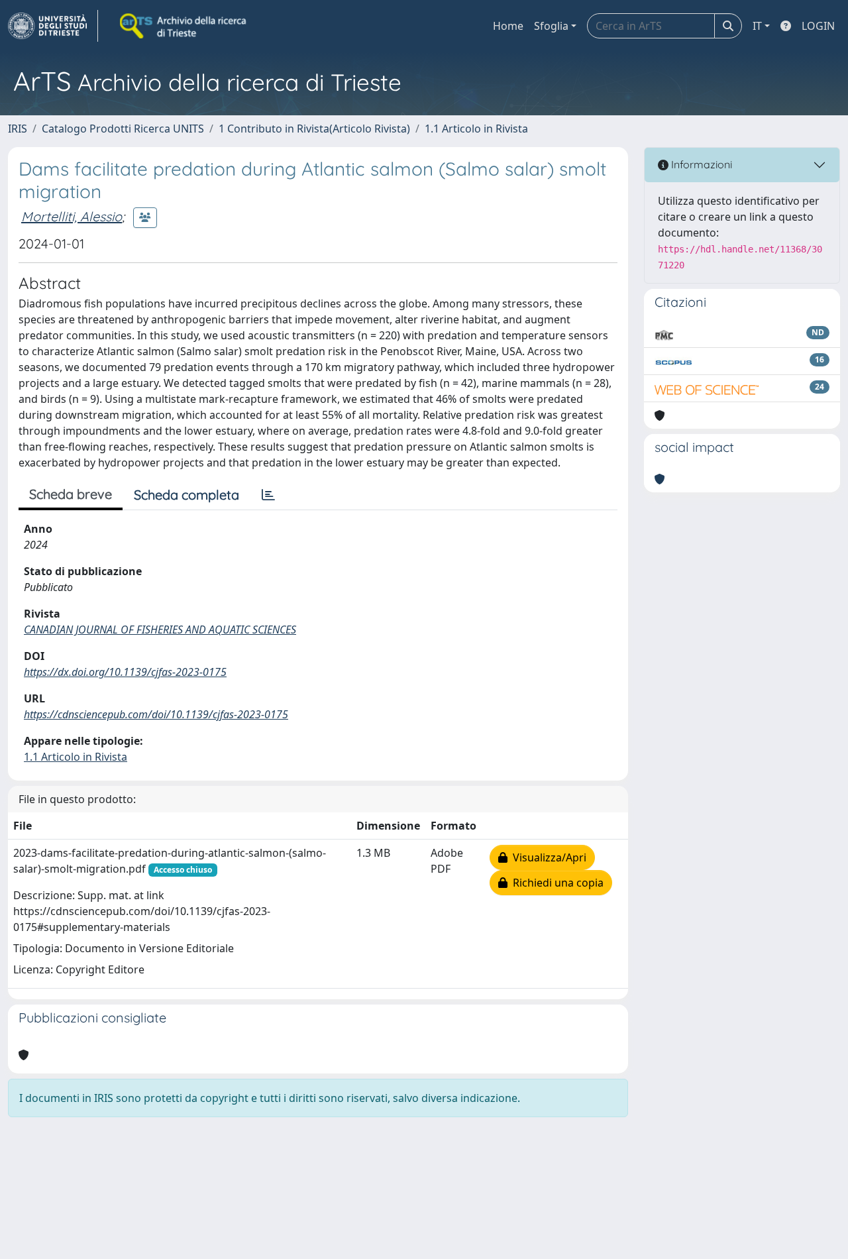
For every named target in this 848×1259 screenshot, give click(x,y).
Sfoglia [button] (551, 26)
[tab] (268, 495)
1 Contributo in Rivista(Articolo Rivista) (314, 128)
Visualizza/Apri (546, 857)
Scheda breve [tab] (70, 494)
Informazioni (700, 164)
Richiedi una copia (555, 882)
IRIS (17, 128)
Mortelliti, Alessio (71, 216)
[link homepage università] (184, 26)
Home (508, 26)
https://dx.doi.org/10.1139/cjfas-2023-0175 (125, 672)
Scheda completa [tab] (186, 494)
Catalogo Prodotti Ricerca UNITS (123, 128)
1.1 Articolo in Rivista (476, 128)
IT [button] (757, 26)
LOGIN (818, 26)
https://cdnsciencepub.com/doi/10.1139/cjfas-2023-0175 (156, 714)
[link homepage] (53, 26)
